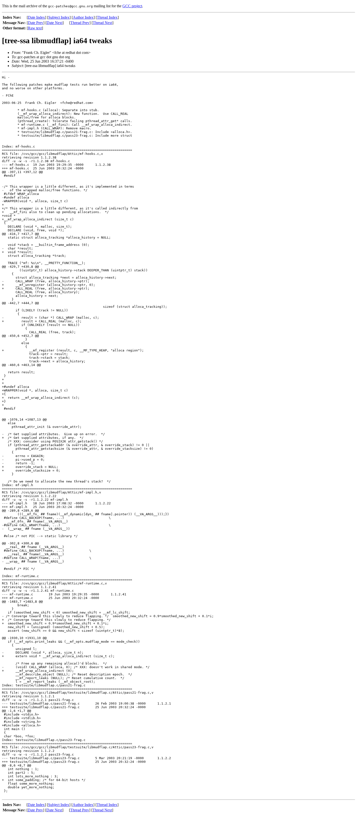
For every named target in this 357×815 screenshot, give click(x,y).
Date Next (54, 23)
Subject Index (58, 17)
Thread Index (107, 17)
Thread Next (102, 23)
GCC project (132, 6)
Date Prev (35, 23)
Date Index (36, 17)
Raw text (35, 28)
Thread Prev (79, 23)
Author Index (83, 17)
